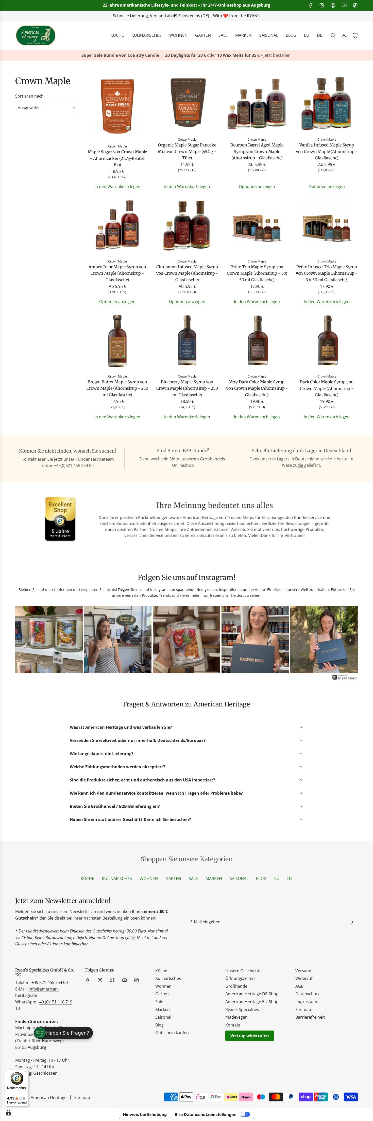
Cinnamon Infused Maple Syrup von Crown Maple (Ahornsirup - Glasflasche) (187, 273)
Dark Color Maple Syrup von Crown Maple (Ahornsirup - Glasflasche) (327, 388)
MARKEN (214, 878)
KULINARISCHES (117, 878)
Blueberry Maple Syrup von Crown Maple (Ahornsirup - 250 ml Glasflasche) (187, 388)
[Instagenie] (344, 679)
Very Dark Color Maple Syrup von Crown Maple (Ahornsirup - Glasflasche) (257, 388)
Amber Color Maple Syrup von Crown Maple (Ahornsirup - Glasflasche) (117, 273)
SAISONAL (239, 878)
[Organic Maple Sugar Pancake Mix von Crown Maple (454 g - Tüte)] (187, 104)
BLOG (261, 878)
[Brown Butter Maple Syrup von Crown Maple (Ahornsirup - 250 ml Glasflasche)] (117, 341)
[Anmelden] (344, 35)
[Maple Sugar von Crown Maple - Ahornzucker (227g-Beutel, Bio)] (117, 108)
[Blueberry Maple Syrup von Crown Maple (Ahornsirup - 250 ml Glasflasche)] (187, 341)
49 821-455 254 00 (51, 982)
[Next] (350, 640)
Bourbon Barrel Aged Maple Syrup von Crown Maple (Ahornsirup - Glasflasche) (256, 151)
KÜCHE (87, 878)
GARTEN (173, 878)
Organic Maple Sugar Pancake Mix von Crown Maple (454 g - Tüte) (187, 151)
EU (277, 878)
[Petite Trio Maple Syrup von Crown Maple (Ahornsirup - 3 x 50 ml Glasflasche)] (257, 226)
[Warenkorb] (355, 35)
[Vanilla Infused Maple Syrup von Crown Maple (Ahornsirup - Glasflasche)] (327, 104)
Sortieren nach (29, 96)
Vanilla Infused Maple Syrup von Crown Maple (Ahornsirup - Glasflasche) (327, 151)
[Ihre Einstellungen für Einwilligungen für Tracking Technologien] (8, 1112)
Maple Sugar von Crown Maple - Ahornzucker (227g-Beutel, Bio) (117, 158)
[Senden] (352, 922)
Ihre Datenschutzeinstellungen (205, 1114)
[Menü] (26, 1072)
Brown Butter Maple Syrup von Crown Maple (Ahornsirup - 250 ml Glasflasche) (117, 388)
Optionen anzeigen (257, 186)
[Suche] (332, 35)
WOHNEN (149, 878)
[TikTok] (355, 5)
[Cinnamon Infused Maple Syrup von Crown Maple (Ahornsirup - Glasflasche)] (187, 226)
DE (290, 878)
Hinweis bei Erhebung (145, 1114)
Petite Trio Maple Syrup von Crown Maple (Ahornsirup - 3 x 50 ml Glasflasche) (257, 273)
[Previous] (23, 640)
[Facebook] (310, 5)
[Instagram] (321, 5)
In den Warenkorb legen (117, 186)
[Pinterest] (332, 5)
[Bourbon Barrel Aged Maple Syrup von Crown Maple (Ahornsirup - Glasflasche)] (257, 104)
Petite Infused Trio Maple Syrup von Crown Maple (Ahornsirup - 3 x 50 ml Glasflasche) (327, 273)
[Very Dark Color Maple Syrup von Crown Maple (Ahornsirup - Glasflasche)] (257, 341)
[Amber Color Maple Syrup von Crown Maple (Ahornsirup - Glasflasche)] (117, 226)
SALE (193, 878)
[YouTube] (344, 5)
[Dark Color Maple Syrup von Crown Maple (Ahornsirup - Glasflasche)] (327, 341)
